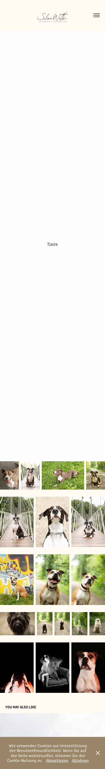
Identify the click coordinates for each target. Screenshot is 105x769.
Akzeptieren (57, 760)
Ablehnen (80, 760)
